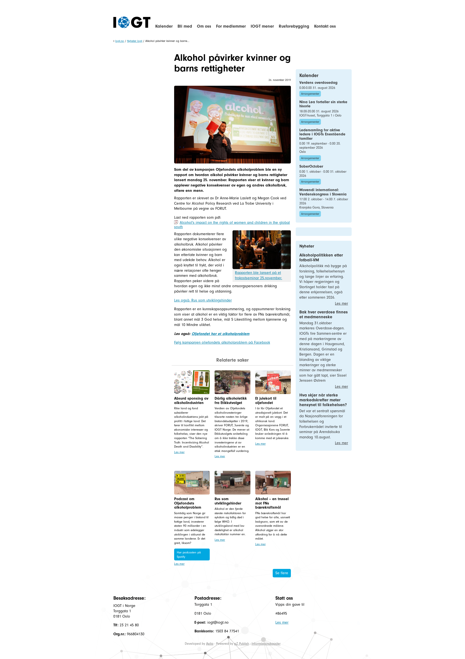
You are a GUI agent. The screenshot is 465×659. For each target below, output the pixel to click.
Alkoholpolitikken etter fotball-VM (321, 258)
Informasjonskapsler (266, 644)
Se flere (281, 573)
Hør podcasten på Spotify (189, 554)
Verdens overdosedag (318, 82)
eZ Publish (241, 644)
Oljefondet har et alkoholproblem (220, 334)
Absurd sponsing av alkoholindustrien (191, 400)
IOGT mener (262, 26)
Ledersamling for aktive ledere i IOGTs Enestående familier (322, 134)
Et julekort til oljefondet (265, 400)
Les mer (179, 452)
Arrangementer (310, 93)
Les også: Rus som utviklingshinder (203, 300)
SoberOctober (311, 166)
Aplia (209, 644)
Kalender (164, 26)
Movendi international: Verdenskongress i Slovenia (323, 192)
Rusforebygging (294, 26)
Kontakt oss (325, 26)
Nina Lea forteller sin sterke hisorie (323, 104)
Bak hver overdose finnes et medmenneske (323, 314)
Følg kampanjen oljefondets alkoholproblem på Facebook (222, 342)
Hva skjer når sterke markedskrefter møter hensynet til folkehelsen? (323, 400)
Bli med (185, 26)
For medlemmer (231, 26)
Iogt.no (119, 41)
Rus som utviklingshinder (228, 501)
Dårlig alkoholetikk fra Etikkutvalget (231, 400)
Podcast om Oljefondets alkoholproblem (187, 503)
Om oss (204, 26)
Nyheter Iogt (134, 41)
